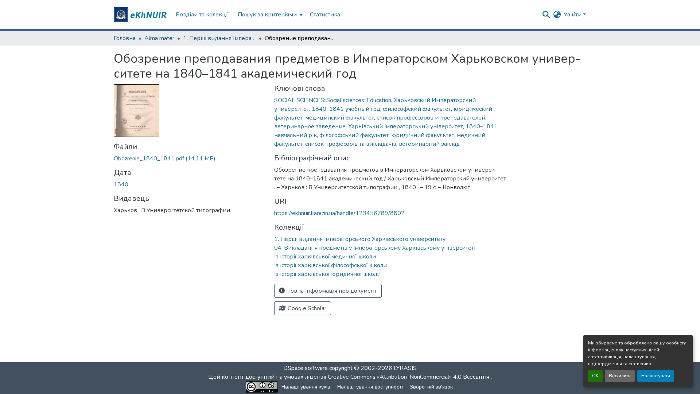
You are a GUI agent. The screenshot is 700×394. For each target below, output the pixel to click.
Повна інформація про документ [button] (331, 291)
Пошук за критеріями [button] (267, 15)
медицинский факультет (339, 118)
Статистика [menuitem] (325, 15)
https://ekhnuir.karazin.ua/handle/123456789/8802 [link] (339, 213)
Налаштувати (655, 375)
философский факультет (417, 109)
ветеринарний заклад (429, 144)
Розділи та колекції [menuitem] (202, 15)
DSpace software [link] (305, 368)
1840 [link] (121, 184)
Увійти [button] (573, 15)
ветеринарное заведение (310, 126)
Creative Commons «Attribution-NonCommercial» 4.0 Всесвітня (409, 377)
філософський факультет (354, 135)
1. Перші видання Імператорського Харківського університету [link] (219, 38)
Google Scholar (306, 308)
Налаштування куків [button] (305, 386)
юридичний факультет (422, 135)
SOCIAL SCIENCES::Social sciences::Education (332, 100)
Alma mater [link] (159, 38)
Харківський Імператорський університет (405, 126)
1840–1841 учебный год (346, 109)
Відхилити (620, 375)
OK (595, 375)
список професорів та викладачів (350, 144)
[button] (141, 14)
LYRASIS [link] (405, 368)
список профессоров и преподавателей (431, 118)
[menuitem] (269, 14)
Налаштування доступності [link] (370, 386)
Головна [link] (125, 38)
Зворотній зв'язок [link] (431, 386)
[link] (189, 158)
